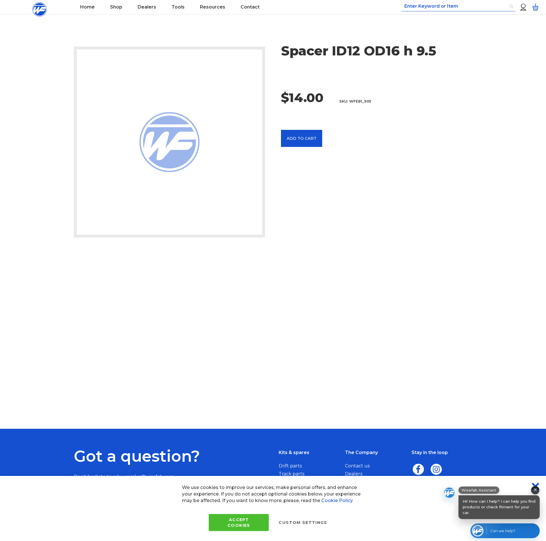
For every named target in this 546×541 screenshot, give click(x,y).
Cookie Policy (337, 500)
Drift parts (290, 466)
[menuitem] (87, 7)
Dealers (353, 474)
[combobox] (458, 6)
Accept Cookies (239, 522)
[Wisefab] (39, 7)
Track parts (291, 474)
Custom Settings (303, 522)
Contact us (357, 466)
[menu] (214, 7)
